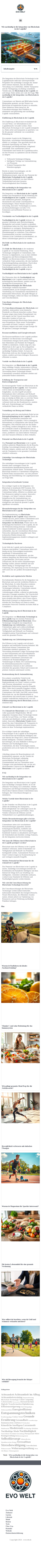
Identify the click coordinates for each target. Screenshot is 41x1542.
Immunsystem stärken (11, 1423)
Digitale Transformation (11, 1404)
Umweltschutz (31, 1445)
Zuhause (9, 1513)
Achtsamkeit (7, 1394)
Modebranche (5, 1428)
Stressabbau (24, 1441)
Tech (5, 1455)
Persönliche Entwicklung (17, 1434)
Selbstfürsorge (10, 1438)
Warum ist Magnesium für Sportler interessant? (20, 1206)
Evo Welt (9, 1510)
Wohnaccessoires (6, 1448)
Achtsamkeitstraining (11, 1397)
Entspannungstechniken (18, 1413)
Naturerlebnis (5, 1433)
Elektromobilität (6, 1410)
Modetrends (16, 1428)
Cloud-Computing (26, 1400)
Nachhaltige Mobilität (31, 1428)
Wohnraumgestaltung (22, 1448)
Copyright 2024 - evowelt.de (20, 1540)
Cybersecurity (6, 1402)
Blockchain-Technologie (10, 1400)
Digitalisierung (27, 1404)
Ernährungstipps (6, 1417)
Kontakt (9, 1529)
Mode (8, 1519)
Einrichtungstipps (26, 1407)
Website (9, 1531)
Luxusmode (29, 1425)
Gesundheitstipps (32, 1420)
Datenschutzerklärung (14, 1533)
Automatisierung (28, 1397)
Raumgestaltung (8, 1436)
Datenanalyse (16, 1402)
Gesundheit (22, 1420)
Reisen (8, 1522)
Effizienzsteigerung (10, 1406)
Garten (8, 1515)
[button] (20, 20)
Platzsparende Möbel (32, 1434)
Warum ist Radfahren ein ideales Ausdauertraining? (14, 967)
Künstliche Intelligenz (12, 1425)
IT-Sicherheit (25, 1423)
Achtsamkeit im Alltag (27, 1394)
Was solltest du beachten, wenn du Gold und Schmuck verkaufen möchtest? (19, 1320)
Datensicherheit (27, 1402)
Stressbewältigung (13, 1445)
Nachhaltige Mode (10, 1431)
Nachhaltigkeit (27, 1431)
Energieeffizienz (22, 1409)
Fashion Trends (17, 1417)
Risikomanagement (21, 1436)
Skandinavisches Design (8, 1442)
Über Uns (9, 1526)
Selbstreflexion (25, 1439)
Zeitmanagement (14, 1451)
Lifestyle (9, 1517)
